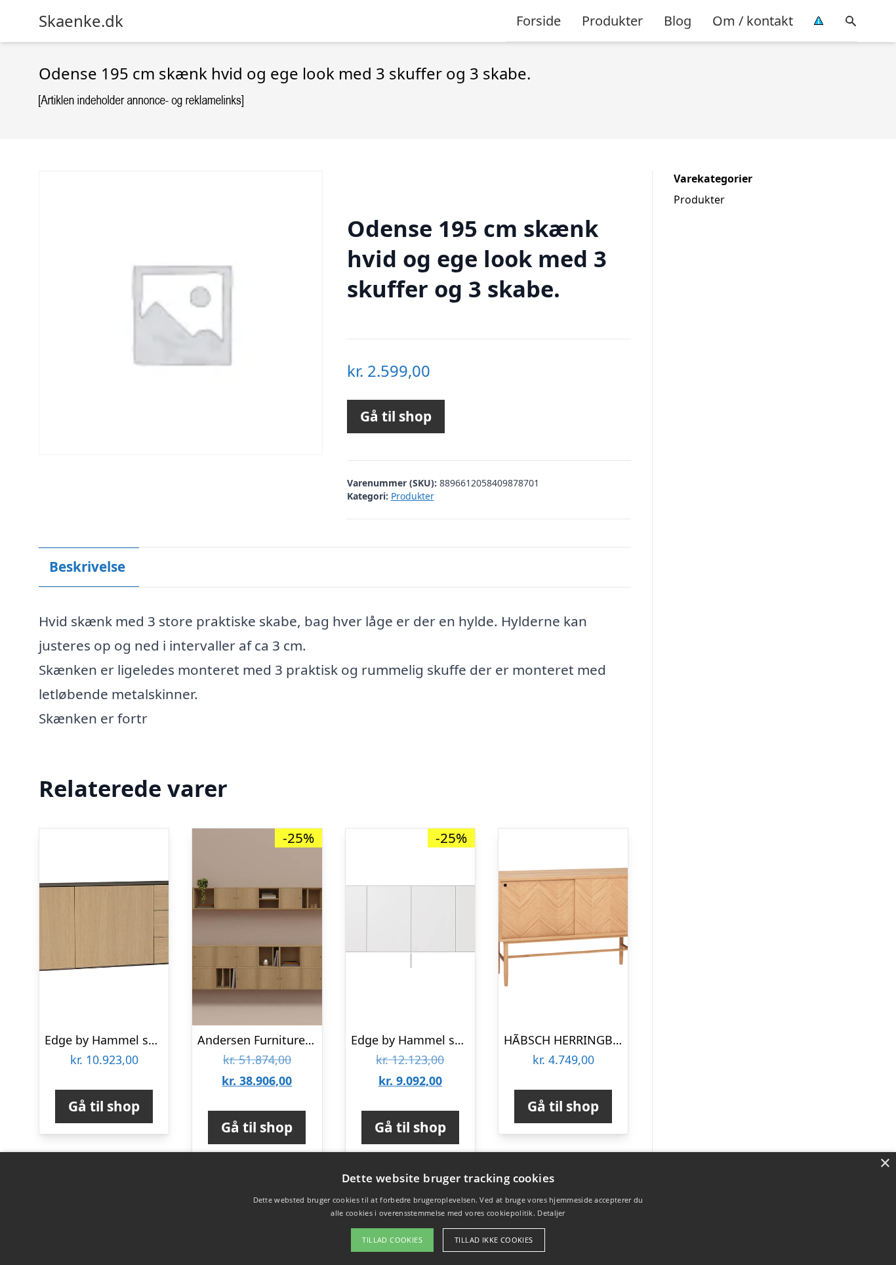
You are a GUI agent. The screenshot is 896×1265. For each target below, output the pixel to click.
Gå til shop (396, 416)
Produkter (612, 21)
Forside (538, 21)
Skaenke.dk (81, 21)
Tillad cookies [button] (392, 1240)
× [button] (884, 1164)
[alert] (448, 1208)
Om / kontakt (752, 21)
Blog (677, 21)
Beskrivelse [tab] (87, 566)
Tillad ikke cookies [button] (494, 1240)
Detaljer (551, 1213)
